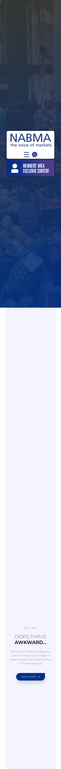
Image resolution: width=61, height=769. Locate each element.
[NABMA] (30, 140)
